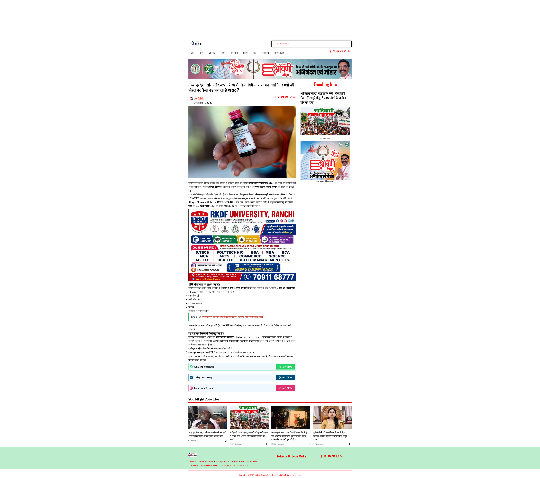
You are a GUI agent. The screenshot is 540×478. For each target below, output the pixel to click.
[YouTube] (338, 51)
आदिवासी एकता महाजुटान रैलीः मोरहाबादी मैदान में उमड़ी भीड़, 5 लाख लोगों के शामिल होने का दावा (323, 98)
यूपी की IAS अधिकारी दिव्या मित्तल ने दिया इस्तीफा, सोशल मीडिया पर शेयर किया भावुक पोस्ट (330, 436)
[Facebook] (330, 51)
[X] (334, 51)
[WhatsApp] (348, 51)
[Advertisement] (84, 19)
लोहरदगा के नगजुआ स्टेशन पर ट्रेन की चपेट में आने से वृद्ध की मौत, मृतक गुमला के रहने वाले (206, 434)
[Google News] (342, 51)
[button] (301, 172)
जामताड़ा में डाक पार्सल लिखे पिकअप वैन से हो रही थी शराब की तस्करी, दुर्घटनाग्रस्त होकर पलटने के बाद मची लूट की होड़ (289, 436)
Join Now (287, 366)
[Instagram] (345, 51)
